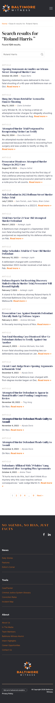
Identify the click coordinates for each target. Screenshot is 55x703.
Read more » (13, 86)
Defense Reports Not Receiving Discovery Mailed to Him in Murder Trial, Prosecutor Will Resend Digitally (27, 283)
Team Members (8, 632)
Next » (40, 495)
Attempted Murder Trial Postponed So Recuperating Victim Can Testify (23, 130)
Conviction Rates (9, 597)
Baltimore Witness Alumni (13, 636)
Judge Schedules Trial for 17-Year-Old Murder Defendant (26, 252)
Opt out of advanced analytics (14, 690)
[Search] (42, 54)
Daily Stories (7, 558)
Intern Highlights (9, 641)
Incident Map (7, 601)
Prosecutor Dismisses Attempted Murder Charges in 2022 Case (24, 163)
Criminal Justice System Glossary (16, 592)
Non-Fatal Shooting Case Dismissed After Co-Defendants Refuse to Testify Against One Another (26, 339)
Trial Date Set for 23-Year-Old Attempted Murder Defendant (24, 219)
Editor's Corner (8, 567)
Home (4, 23)
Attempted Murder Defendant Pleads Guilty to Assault (27, 443)
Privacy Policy (7, 693)
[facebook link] (44, 534)
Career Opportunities (11, 645)
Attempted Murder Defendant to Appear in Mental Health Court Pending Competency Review (25, 395)
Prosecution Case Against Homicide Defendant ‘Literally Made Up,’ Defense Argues (27, 314)
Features (5, 562)
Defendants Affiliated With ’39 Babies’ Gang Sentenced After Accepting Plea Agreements (26, 467)
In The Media (7, 627)
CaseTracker (7, 588)
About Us (6, 622)
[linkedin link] (50, 534)
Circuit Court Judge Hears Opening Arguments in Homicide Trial (27, 367)
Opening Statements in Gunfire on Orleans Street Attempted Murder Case (25, 70)
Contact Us (7, 650)
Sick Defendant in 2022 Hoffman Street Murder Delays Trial (27, 196)
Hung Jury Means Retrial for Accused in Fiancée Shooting (23, 100)
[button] (51, 8)
